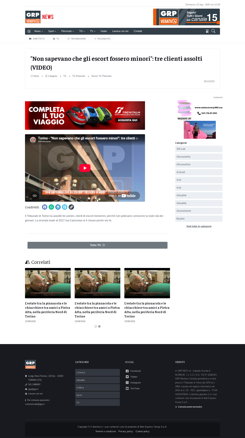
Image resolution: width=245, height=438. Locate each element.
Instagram (135, 382)
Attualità (181, 195)
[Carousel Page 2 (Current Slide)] (99, 326)
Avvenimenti (183, 210)
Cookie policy (143, 431)
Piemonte (66, 31)
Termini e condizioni (106, 431)
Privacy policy (125, 431)
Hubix (104, 31)
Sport (51, 31)
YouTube (135, 388)
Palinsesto (104, 39)
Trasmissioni (78, 39)
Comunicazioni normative (190, 407)
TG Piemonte (78, 76)
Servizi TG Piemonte (101, 76)
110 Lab (180, 148)
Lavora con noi (120, 31)
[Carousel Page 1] (95, 326)
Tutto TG (95, 245)
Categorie (52, 76)
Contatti (138, 31)
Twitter (133, 376)
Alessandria (183, 156)
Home (36, 76)
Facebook (135, 371)
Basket (180, 218)
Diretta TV (39, 39)
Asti (178, 179)
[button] (213, 31)
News (37, 31)
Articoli (180, 172)
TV (91, 31)
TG (81, 31)
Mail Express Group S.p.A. (153, 427)
